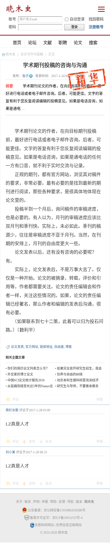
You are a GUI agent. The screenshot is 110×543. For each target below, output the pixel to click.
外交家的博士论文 (20, 374)
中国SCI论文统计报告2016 (26, 380)
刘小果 (10, 452)
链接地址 (46, 347)
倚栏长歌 (12, 410)
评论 (15, 399)
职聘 (62, 42)
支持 (32, 441)
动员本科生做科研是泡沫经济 (78, 380)
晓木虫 (18, 10)
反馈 (62, 502)
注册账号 (96, 27)
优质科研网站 (44, 525)
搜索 (93, 42)
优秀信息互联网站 (69, 525)
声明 (36, 502)
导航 (70, 502)
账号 (12, 19)
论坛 (32, 42)
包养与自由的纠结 (69, 374)
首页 (17, 42)
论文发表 (17, 347)
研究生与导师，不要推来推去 (78, 386)
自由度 (59, 347)
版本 (79, 502)
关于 (19, 502)
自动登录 (77, 19)
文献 (47, 42)
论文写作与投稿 (32, 54)
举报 (99, 399)
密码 (12, 27)
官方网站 (31, 347)
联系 (28, 502)
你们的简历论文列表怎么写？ (28, 368)
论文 (78, 42)
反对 (48, 441)
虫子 (25, 76)
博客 (68, 347)
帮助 (53, 502)
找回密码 (96, 19)
